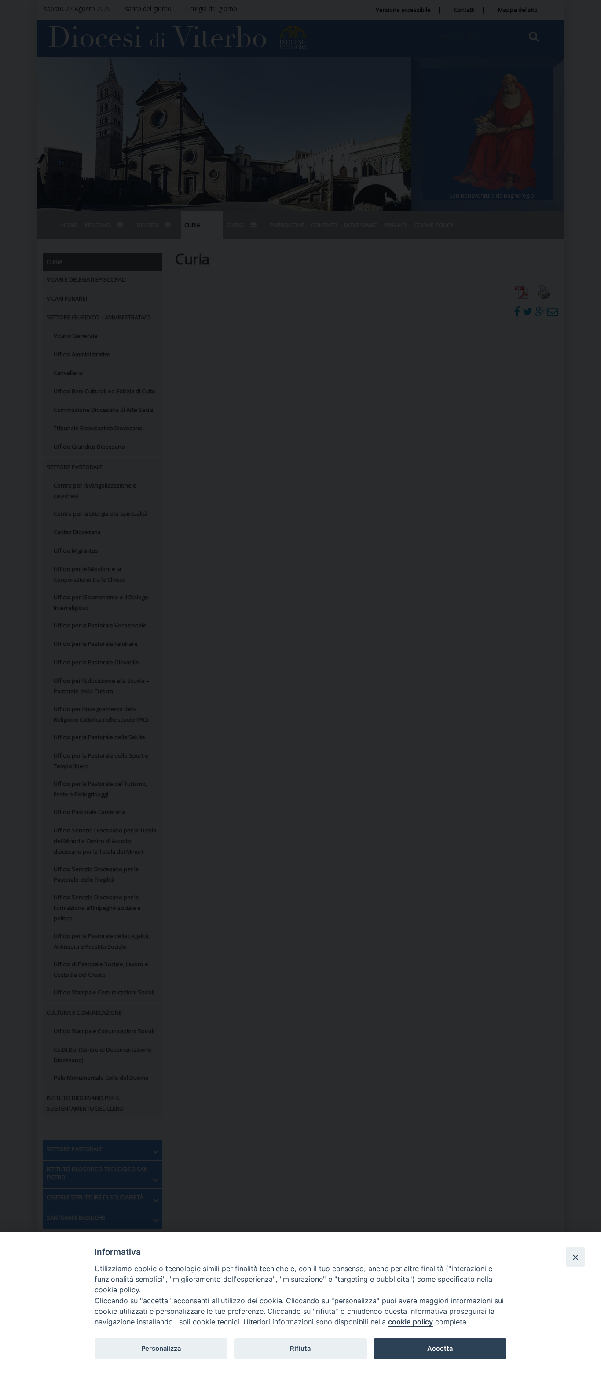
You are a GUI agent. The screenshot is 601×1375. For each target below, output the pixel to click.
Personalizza (161, 1349)
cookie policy (410, 1321)
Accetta (440, 1349)
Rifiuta (300, 1349)
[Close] (575, 1257)
